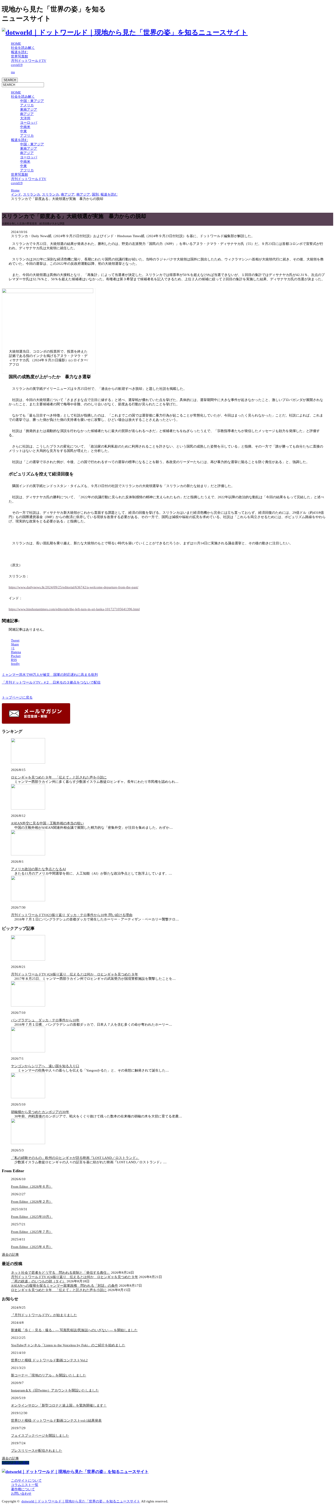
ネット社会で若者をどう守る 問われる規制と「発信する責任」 (60, 1272)
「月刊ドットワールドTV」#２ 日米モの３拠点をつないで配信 (51, 682)
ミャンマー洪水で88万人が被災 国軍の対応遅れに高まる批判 (50, 674)
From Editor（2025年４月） (31, 1247)
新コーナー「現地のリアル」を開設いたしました (48, 1375)
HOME (16, 43)
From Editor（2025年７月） (31, 1232)
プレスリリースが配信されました (36, 1450)
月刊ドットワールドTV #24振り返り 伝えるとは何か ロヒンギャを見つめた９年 (74, 974)
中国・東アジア (32, 101)
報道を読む (19, 52)
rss (13, 72)
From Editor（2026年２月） (31, 1201)
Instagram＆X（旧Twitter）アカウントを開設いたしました (55, 1390)
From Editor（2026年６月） (31, 1186)
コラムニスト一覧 (24, 1485)
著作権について (23, 1489)
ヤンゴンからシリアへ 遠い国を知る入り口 (45, 1066)
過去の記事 (10, 1254)
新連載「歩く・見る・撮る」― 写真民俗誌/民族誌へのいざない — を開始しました (74, 1330)
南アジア (27, 114)
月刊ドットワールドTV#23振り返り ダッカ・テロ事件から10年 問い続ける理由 (71, 915)
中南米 (25, 127)
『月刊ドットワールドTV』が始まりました (44, 1315)
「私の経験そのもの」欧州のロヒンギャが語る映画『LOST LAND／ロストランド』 (75, 1158)
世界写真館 (19, 56)
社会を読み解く (23, 48)
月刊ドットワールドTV (28, 61)
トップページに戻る (17, 697)
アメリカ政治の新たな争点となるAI (38, 869)
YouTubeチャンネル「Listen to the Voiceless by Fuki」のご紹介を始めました (68, 1345)
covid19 (17, 65)
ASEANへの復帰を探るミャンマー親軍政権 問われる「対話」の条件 (64, 1285)
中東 (23, 131)
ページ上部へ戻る (15, 1463)
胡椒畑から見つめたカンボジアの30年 (40, 1112)
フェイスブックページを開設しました (40, 1435)
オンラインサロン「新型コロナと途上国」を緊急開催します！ (59, 1405)
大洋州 (25, 118)
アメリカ (27, 105)
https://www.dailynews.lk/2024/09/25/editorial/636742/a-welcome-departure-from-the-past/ (73, 587)
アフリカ (27, 135)
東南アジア (28, 109)
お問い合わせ (21, 1493)
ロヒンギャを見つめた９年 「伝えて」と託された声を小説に (59, 777)
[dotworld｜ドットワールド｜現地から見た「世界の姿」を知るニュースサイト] (125, 32)
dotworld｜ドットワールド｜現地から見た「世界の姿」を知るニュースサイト (80, 1501)
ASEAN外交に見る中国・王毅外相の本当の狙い (47, 823)
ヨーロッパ (28, 122)
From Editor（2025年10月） (32, 1217)
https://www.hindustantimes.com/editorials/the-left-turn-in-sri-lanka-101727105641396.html (74, 609)
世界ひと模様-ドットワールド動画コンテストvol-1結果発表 (56, 1420)
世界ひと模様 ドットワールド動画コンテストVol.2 (49, 1360)
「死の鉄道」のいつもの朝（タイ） (38, 1281)
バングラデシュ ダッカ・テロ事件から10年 (45, 1020)
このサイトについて (26, 1480)
